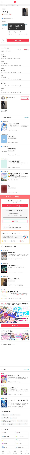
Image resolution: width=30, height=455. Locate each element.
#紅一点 (3, 304)
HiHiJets (4, 24)
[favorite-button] (9, 31)
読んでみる (15, 326)
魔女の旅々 (5, 415)
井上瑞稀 (25, 24)
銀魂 (3, 424)
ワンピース (18, 424)
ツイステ (13, 418)
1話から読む (18, 40)
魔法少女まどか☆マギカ (9, 421)
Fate (25, 424)
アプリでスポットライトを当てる (15, 206)
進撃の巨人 (5, 418)
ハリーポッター (15, 415)
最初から (19, 49)
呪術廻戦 (10, 424)
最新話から (26, 49)
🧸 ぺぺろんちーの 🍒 (7, 14)
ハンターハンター (22, 421)
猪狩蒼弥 (4, 25)
